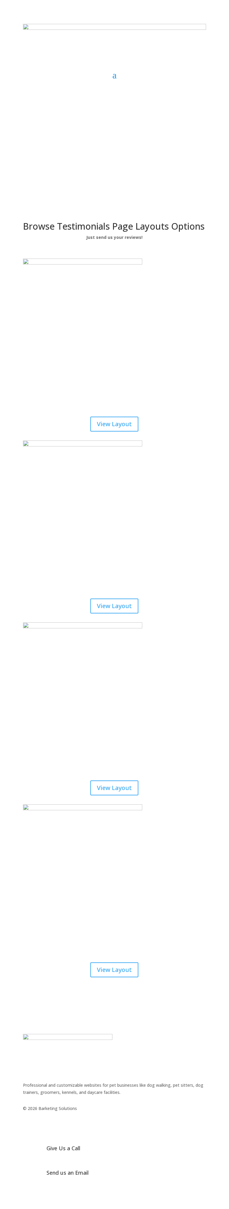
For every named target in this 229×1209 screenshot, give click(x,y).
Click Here (185, 86)
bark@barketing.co (65, 1182)
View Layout (114, 424)
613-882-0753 (60, 1157)
